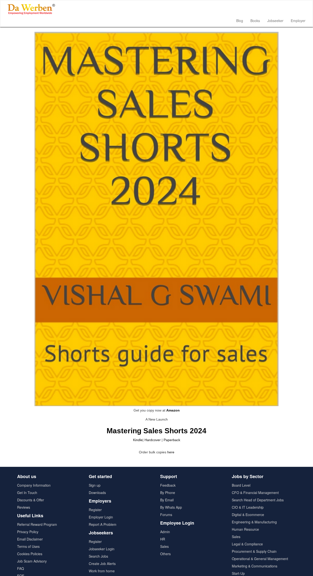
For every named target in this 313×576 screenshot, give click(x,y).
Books (255, 20)
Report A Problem (102, 524)
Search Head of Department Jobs (258, 499)
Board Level (241, 485)
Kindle (138, 440)
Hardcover (153, 440)
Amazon (173, 410)
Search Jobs (98, 556)
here (170, 452)
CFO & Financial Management (255, 492)
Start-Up (238, 573)
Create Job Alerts (102, 563)
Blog (239, 20)
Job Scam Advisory (32, 561)
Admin (165, 531)
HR (162, 539)
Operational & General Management (260, 558)
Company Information (34, 485)
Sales (164, 546)
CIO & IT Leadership (248, 507)
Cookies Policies (29, 553)
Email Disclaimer (30, 539)
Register (95, 509)
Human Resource (245, 529)
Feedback (168, 485)
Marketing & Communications (254, 566)
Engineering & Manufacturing (254, 521)
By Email (167, 499)
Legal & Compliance (247, 543)
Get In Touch (27, 492)
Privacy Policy (27, 531)
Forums (166, 514)
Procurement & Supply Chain (254, 551)
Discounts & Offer (30, 499)
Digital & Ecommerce (248, 514)
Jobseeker (275, 20)
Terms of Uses (28, 546)
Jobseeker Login (101, 548)
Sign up (95, 485)
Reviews (23, 507)
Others (165, 553)
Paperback (172, 440)
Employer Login (101, 517)
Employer (298, 20)
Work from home (102, 570)
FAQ (20, 568)
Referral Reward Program (37, 524)
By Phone (167, 492)
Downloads (97, 492)
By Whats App (171, 507)
